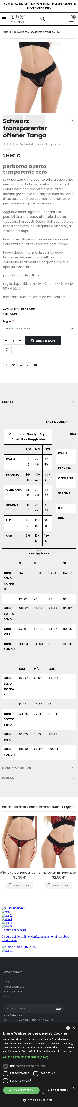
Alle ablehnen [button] (58, 1090)
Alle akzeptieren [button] (21, 1090)
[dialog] (39, 1065)
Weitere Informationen (59, 1051)
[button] (39, 1057)
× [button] (73, 1027)
